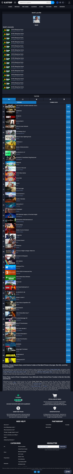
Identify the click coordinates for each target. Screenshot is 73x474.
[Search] (52, 2)
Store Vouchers (21, 446)
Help (68, 471)
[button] (69, 2)
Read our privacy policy (37, 469)
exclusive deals (37, 384)
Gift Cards (20, 454)
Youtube (67, 424)
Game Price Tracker (22, 449)
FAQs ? (5, 437)
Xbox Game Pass (35, 386)
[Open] (15, 2)
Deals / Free (21, 456)
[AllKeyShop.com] (7, 2)
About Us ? (6, 424)
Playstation (6, 458)
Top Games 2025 (22, 461)
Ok (35, 471)
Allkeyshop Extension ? (9, 440)
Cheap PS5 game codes (9, 372)
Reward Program (22, 451)
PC (4, 446)
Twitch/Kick (48, 424)
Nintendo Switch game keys (44, 372)
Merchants (48, 427)
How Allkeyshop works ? (9, 427)
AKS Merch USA (21, 464)
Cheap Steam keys (55, 369)
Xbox (5, 452)
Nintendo (6, 463)
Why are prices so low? (9, 429)
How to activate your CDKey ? (11, 435)
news (14, 382)
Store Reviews (21, 459)
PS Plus (45, 386)
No (38, 471)
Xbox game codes (21, 372)
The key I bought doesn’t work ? (11, 432)
